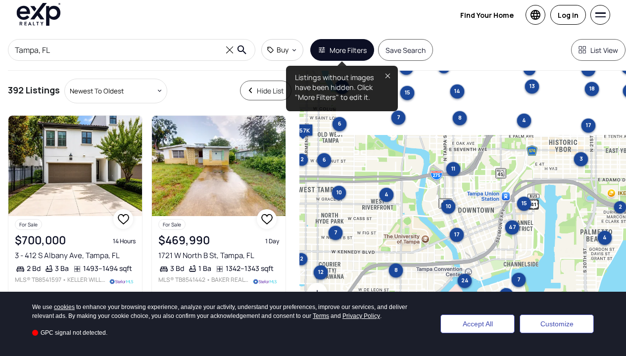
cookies (64, 307)
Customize (557, 324)
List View (604, 50)
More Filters (348, 50)
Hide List (270, 90)
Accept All (478, 324)
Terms (321, 315)
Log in (568, 15)
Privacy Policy (361, 315)
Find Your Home (487, 15)
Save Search (405, 50)
